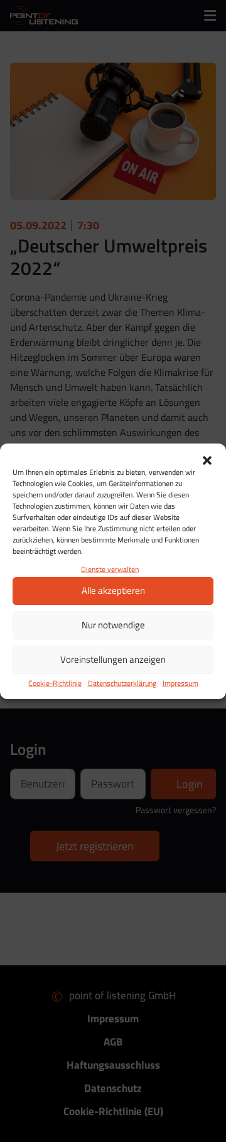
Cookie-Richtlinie (55, 683)
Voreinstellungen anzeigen (113, 659)
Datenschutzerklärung (122, 683)
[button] (207, 459)
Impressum (180, 683)
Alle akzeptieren (113, 590)
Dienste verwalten (110, 569)
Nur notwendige (113, 625)
